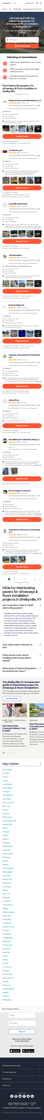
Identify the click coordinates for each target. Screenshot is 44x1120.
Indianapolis (7, 846)
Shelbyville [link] (17, 9)
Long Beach (7, 784)
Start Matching (22, 46)
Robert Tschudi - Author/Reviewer (14, 720)
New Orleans (7, 854)
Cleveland (6, 919)
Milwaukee (6, 1000)
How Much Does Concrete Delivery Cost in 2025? (14, 728)
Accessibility (32, 1104)
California (16, 1103)
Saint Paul (6, 876)
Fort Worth (7, 967)
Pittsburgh (6, 941)
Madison (5, 996)
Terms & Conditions (34, 1108)
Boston (5, 861)
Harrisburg (6, 934)
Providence (7, 945)
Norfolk (5, 982)
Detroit (5, 865)
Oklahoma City (8, 927)
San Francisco (8, 802)
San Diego (6, 799)
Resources (6, 1079)
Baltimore (6, 857)
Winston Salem (8, 912)
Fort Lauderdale (9, 821)
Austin (5, 956)
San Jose (6, 806)
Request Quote (22, 136)
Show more (38, 228)
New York (6, 894)
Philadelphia (7, 938)
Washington (7, 817)
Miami (4, 828)
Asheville (6, 897)
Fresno (5, 781)
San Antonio (7, 974)
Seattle (5, 992)
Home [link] (4, 9)
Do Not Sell (23, 1103)
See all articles (12, 698)
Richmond (6, 985)
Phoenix (5, 773)
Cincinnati (6, 916)
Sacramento (7, 795)
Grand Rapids (8, 868)
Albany (5, 890)
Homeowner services (11, 1066)
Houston (6, 971)
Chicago (6, 843)
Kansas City (7, 879)
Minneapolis (7, 872)
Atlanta (5, 839)
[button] (6, 128)
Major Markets (10, 763)
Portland (6, 930)
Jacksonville (7, 824)
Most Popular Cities (10, 1009)
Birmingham (7, 770)
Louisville (6, 850)
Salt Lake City (8, 978)
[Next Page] (40, 579)
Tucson (5, 777)
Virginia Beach (8, 989)
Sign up (22, 1031)
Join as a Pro (29, 3)
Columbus (6, 923)
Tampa (5, 835)
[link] (22, 104)
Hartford (6, 813)
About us (6, 1085)
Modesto (6, 792)
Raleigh (5, 908)
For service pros (9, 1072)
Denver (5, 810)
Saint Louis (6, 883)
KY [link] (10, 9)
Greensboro (7, 905)
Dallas (4, 960)
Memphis (6, 949)
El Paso (5, 963)
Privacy (10, 1103)
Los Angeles (7, 788)
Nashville (6, 952)
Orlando (5, 832)
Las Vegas (6, 887)
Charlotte (6, 901)
